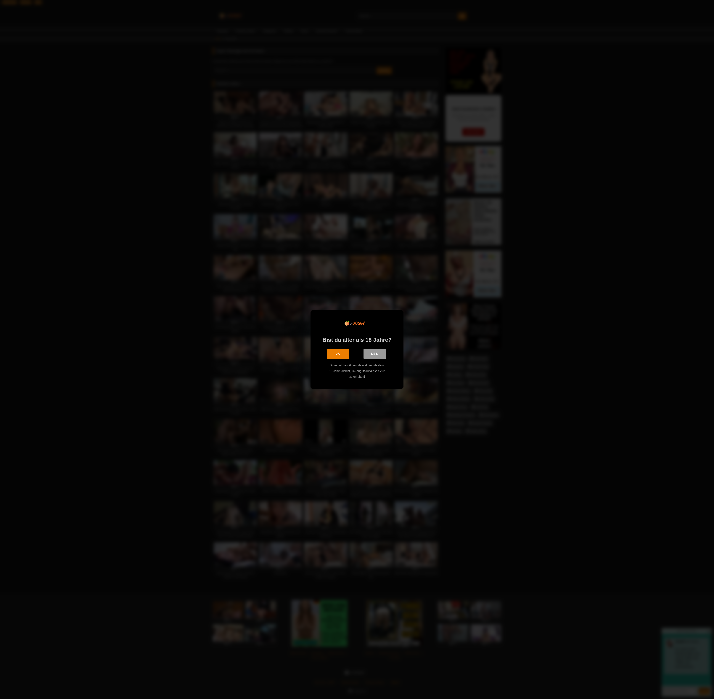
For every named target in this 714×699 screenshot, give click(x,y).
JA (338, 353)
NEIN (374, 353)
